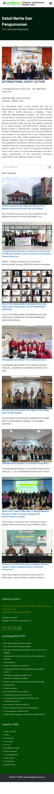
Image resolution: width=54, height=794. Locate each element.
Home (4, 29)
